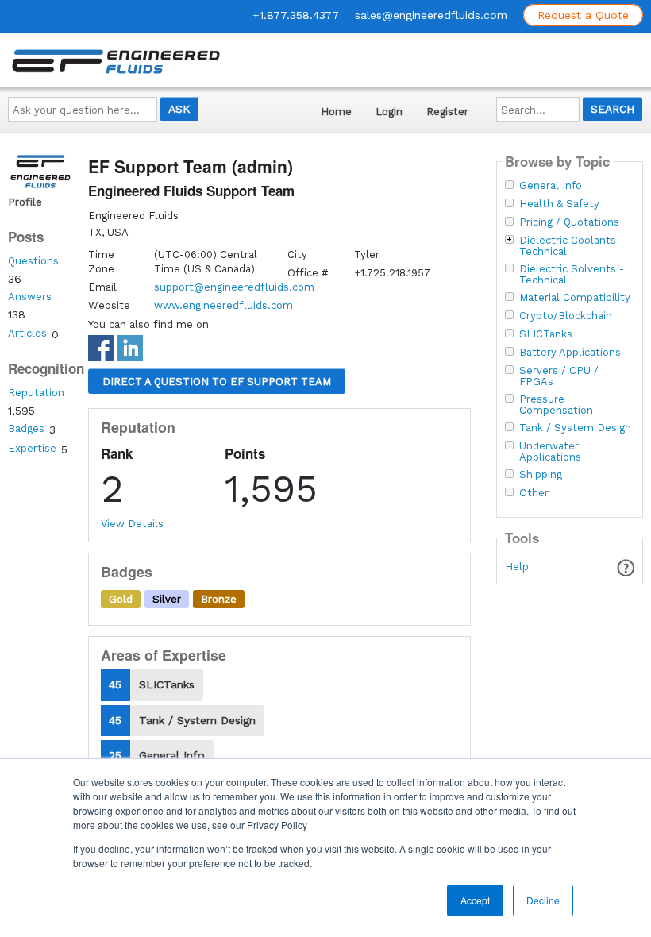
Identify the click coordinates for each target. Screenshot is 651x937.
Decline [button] (543, 900)
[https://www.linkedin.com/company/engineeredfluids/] (132, 351)
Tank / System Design (575, 428)
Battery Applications (570, 352)
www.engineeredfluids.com (223, 305)
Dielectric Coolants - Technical (571, 246)
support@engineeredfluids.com (234, 287)
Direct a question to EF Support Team (216, 382)
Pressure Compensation (556, 405)
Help (517, 567)
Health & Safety (559, 204)
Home (336, 112)
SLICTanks (545, 334)
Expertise (32, 448)
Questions (33, 261)
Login (389, 112)
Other (534, 493)
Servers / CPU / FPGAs (559, 376)
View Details (132, 524)
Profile (25, 202)
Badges (26, 428)
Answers (30, 297)
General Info (550, 185)
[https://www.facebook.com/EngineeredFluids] (102, 351)
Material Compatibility (574, 297)
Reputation (36, 393)
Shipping (540, 474)
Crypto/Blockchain (565, 316)
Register (447, 112)
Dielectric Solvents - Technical (571, 275)
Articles (27, 333)
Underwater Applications (550, 452)
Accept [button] (475, 900)
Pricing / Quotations (569, 222)
